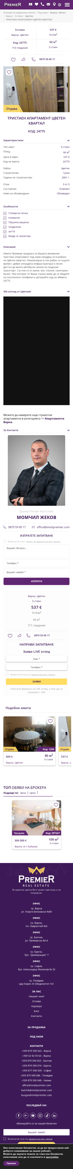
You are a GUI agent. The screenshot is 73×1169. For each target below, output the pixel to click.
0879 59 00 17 (47, 59)
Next (65, 85)
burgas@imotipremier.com (36, 1095)
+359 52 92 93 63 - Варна (36, 1055)
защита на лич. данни (43, 674)
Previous (5, 85)
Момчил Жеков (36, 517)
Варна (9, 16)
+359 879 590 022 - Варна (36, 1050)
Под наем (43, 12)
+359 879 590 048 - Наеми (36, 1080)
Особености (10, 206)
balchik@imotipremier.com (36, 1090)
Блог (36, 1011)
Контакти (36, 1016)
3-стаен (19, 16)
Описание (9, 246)
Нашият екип (36, 996)
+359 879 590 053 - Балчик (36, 1060)
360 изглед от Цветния (17, 291)
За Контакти (10, 430)
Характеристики (13, 140)
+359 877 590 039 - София (36, 1070)
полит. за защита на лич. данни (43, 541)
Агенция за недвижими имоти (19, 12)
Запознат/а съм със (32, 674)
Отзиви (36, 1001)
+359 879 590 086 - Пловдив (36, 1075)
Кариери (36, 1006)
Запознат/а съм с (34, 541)
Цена (23, 792)
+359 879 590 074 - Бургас (36, 1065)
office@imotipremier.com (53, 527)
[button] (59, 5)
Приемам (11, 1163)
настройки (52, 1157)
